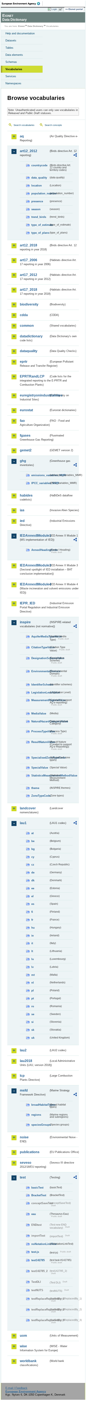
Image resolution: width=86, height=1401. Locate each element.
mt (33, 974)
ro (32, 1006)
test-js (35, 1251)
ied (22, 521)
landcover (28, 808)
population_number (40, 193)
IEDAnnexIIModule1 (34, 535)
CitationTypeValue (40, 647)
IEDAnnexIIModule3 (34, 565)
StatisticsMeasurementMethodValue (40, 775)
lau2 (23, 1050)
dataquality (28, 351)
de (32, 872)
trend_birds (38, 217)
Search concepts (53, 125)
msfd (24, 1090)
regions (36, 1114)
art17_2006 (28, 260)
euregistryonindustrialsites (34, 395)
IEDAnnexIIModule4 (34, 584)
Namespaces (13, 83)
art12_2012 (28, 151)
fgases (25, 435)
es (32, 903)
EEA (22, 3)
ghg (23, 461)
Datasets (10, 40)
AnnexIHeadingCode (40, 549)
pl (32, 990)
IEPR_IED (27, 603)
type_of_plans (40, 232)
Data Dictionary (35, 26)
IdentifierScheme (40, 684)
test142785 (38, 1260)
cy (32, 856)
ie (32, 935)
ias (22, 510)
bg (33, 849)
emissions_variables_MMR (40, 475)
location (36, 185)
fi (32, 911)
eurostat (26, 410)
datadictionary (31, 336)
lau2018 (26, 1061)
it (32, 943)
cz (32, 864)
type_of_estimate (40, 224)
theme (35, 788)
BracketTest (38, 1195)
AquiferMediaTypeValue (40, 636)
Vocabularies (13, 69)
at (32, 833)
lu (32, 959)
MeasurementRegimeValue (40, 700)
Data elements (14, 54)
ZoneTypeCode (40, 795)
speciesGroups (40, 1124)
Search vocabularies (24, 125)
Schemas (11, 61)
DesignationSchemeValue (40, 658)
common (27, 325)
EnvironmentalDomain (40, 671)
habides (26, 495)
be (32, 841)
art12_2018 (28, 245)
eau (33, 1214)
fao (22, 420)
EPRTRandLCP (32, 376)
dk (32, 880)
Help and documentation (20, 33)
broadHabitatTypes (40, 1104)
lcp (22, 1075)
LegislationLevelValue (40, 692)
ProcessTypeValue (40, 731)
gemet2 (26, 450)
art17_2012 (28, 275)
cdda (24, 315)
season (35, 209)
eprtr (23, 361)
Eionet (21, 26)
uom (23, 1335)
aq (22, 136)
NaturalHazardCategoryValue (40, 721)
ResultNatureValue (40, 742)
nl (32, 982)
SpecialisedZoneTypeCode (40, 757)
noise (24, 1137)
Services (10, 76)
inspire (25, 622)
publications (29, 1152)
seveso (25, 1162)
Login (54, 9)
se (32, 1014)
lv (32, 967)
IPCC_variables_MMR (40, 483)
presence (37, 201)
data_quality (39, 177)
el (32, 896)
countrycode (39, 165)
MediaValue (38, 713)
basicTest (37, 1187)
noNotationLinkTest (40, 1244)
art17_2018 (28, 289)
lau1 (23, 823)
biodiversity (29, 304)
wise (23, 1346)
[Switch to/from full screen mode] (61, 9)
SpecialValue (39, 767)
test (23, 1177)
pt (32, 998)
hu (33, 927)
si (32, 1021)
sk (32, 1029)
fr (32, 919)
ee (32, 888)
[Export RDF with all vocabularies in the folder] (75, 155)
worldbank (28, 1361)
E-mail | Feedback (16, 1388)
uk (32, 1037)
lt (32, 951)
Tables (9, 47)
